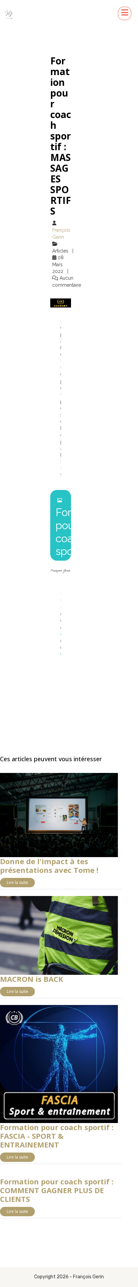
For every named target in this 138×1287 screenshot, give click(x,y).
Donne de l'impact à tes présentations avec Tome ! (49, 865)
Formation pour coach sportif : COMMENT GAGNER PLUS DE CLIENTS (57, 1190)
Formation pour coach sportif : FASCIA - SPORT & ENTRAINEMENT (57, 1136)
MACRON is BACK (31, 979)
